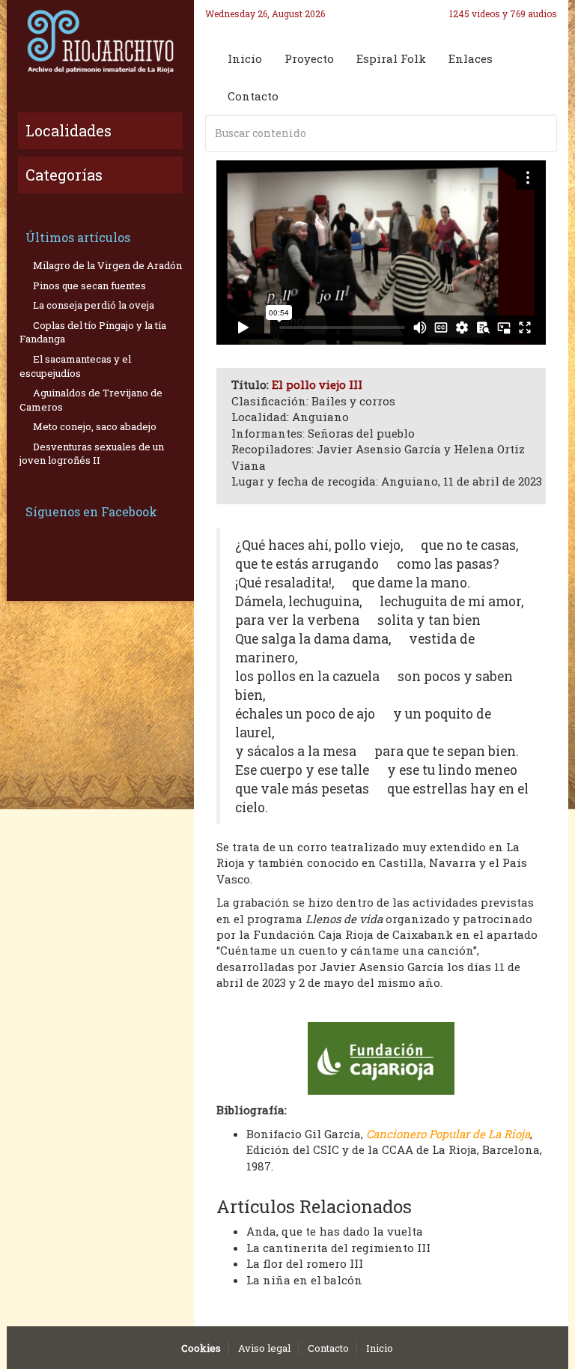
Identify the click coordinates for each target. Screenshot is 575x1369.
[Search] (542, 133)
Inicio (245, 58)
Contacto (253, 95)
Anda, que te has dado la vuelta (334, 1231)
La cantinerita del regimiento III (338, 1247)
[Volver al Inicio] (100, 41)
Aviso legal (264, 1348)
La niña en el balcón (304, 1279)
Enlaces (470, 58)
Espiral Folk (391, 58)
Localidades (68, 130)
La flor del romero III (304, 1263)
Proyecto (309, 58)
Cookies (201, 1348)
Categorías (64, 174)
